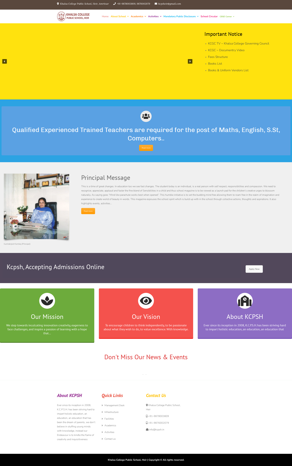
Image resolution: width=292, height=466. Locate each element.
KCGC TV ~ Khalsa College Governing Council (238, 43)
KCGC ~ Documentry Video (226, 50)
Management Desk (114, 405)
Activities (153, 16)
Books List (215, 64)
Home (105, 16)
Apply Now (254, 269)
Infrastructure (111, 412)
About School (118, 16)
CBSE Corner (226, 16)
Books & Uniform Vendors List (228, 70)
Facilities (109, 418)
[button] (4, 61)
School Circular (209, 16)
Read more (146, 148)
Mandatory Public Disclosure (179, 16)
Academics (137, 16)
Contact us (110, 439)
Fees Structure (218, 57)
